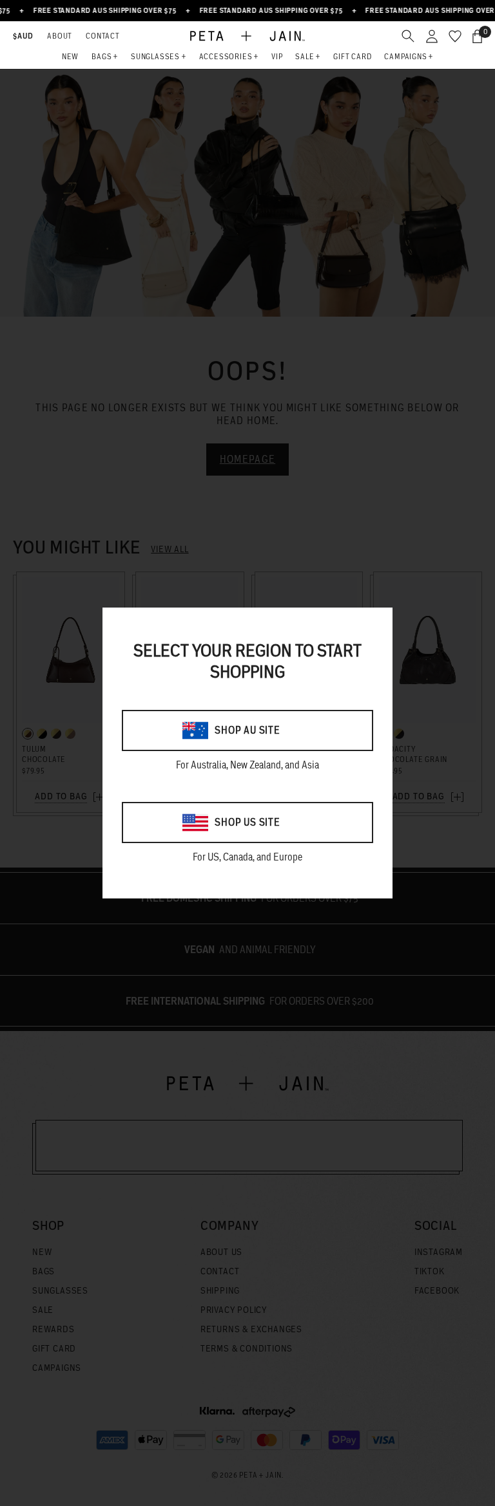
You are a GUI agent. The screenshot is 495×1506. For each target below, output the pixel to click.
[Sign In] (431, 36)
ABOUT (59, 35)
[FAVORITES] (455, 36)
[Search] (408, 36)
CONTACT (103, 35)
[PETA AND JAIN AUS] (247, 36)
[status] (477, 36)
